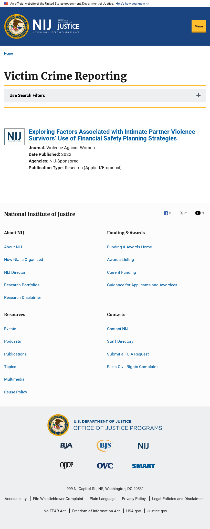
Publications (15, 353)
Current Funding (121, 272)
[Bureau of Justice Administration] (66, 449)
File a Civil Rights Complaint (132, 366)
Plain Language (103, 498)
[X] (185, 216)
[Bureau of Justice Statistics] (105, 453)
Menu (199, 26)
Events (10, 328)
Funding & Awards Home (129, 247)
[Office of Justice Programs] (16, 26)
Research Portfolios (21, 284)
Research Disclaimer (22, 297)
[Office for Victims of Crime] (105, 469)
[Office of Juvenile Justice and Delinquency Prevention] (66, 470)
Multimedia (14, 379)
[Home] (56, 26)
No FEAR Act (55, 511)
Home (8, 53)
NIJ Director (14, 272)
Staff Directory (120, 341)
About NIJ (13, 247)
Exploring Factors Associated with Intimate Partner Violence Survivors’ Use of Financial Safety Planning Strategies (112, 135)
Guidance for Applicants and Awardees (142, 284)
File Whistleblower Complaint (58, 498)
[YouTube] (200, 216)
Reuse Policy (15, 391)
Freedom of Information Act (96, 511)
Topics (10, 366)
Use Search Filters (27, 95)
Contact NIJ (117, 328)
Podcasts (12, 341)
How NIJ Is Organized (23, 259)
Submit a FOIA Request (128, 353)
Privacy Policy (134, 498)
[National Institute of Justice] (143, 450)
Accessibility (16, 498)
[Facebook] (169, 216)
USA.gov (133, 511)
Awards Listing (120, 259)
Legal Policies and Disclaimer (177, 498)
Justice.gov (157, 511)
